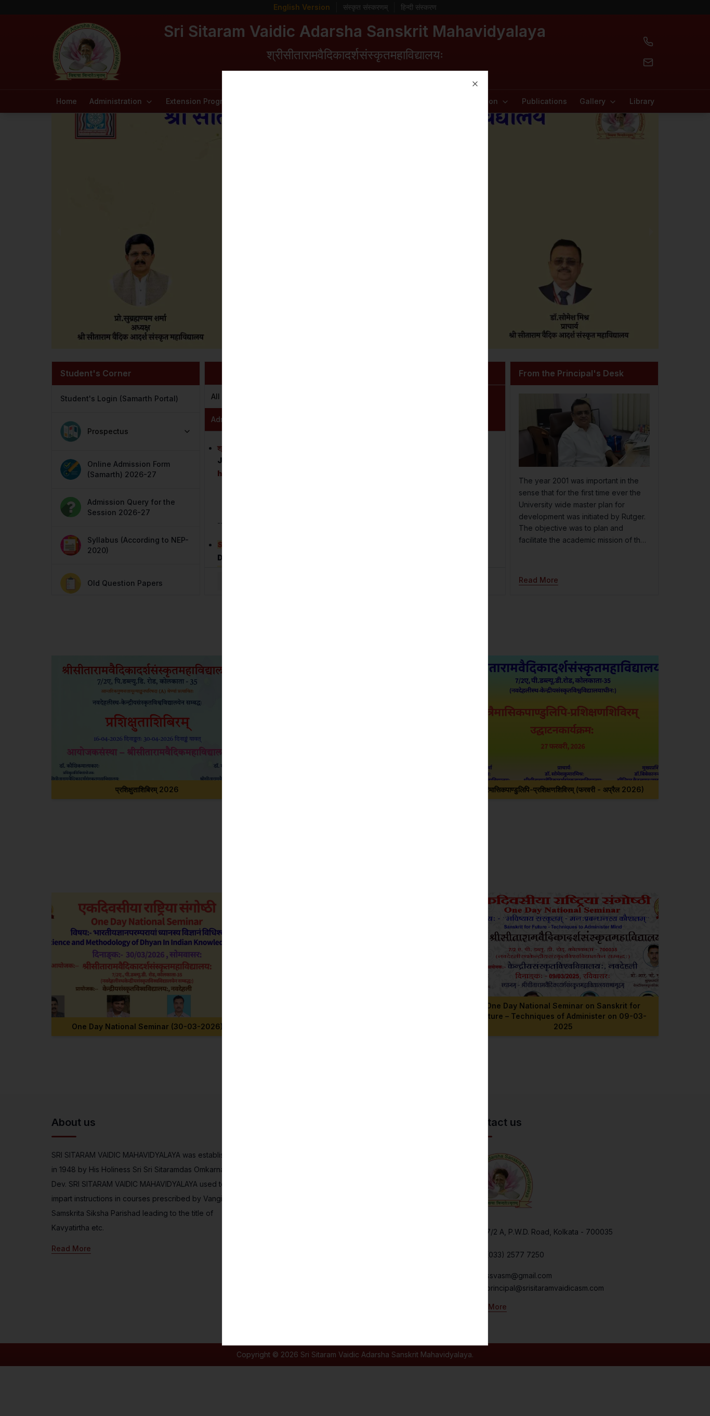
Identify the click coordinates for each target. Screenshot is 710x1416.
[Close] (475, 84)
